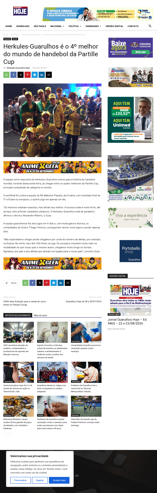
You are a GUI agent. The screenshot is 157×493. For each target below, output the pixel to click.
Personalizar (20, 480)
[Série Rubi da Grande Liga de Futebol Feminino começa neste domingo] (86, 406)
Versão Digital (114, 26)
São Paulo (40, 26)
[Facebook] (13, 75)
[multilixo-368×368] (131, 200)
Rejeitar (40, 480)
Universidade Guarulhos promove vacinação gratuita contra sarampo (86, 348)
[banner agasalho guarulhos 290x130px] (130, 86)
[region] (40, 469)
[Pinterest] (28, 75)
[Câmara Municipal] (130, 56)
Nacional (56, 26)
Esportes (15, 34)
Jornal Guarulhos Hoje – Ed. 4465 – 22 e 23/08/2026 (127, 321)
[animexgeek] (52, 172)
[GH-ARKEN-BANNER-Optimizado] (130, 226)
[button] (150, 26)
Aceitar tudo (59, 480)
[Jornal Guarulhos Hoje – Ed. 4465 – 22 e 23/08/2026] (131, 299)
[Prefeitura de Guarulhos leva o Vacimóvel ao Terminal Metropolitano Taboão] (86, 372)
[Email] (49, 75)
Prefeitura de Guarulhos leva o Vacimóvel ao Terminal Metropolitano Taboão (84, 388)
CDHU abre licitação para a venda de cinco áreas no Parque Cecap (24, 303)
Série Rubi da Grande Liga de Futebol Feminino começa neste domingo (85, 422)
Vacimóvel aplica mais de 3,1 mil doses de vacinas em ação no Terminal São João (17, 388)
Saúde (15, 39)
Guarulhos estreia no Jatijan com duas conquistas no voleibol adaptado (51, 388)
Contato (133, 26)
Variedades (92, 26)
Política (74, 26)
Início (5, 34)
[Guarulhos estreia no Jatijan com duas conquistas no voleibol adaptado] (52, 372)
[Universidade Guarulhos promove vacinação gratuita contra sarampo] (86, 332)
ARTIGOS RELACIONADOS (17, 315)
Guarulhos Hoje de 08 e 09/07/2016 (83, 301)
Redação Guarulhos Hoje (18, 68)
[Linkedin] (42, 75)
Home (9, 26)
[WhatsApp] (6, 75)
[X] (20, 75)
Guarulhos (22, 26)
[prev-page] (5, 434)
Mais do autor (40, 315)
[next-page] (10, 434)
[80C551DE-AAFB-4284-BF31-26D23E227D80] (131, 141)
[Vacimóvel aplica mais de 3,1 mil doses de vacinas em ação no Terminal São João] (18, 372)
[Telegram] (35, 75)
